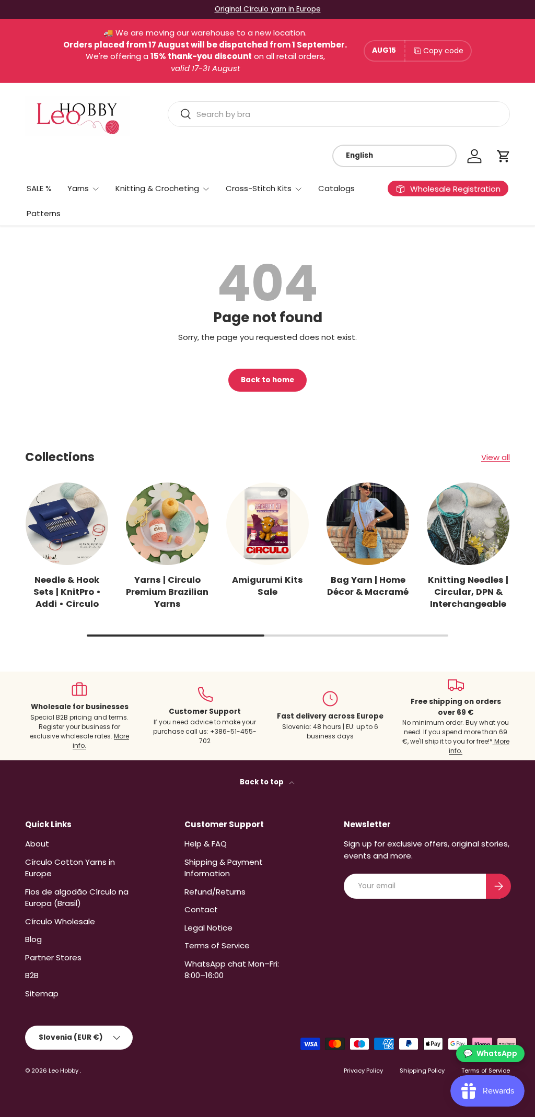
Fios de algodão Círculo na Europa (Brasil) (77, 897)
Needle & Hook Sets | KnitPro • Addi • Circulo (67, 592)
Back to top (262, 782)
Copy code (443, 50)
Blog (33, 939)
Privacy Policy (363, 1070)
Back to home (267, 380)
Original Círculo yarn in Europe (268, 9)
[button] (503, 156)
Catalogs (336, 188)
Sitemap (42, 993)
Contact (201, 909)
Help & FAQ (205, 843)
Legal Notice (208, 927)
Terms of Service (217, 945)
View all (495, 457)
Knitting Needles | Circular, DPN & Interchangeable (468, 592)
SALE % (39, 188)
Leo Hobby (64, 1070)
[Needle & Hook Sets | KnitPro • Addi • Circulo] (67, 524)
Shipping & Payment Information (223, 867)
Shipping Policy (422, 1070)
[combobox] (338, 114)
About (37, 843)
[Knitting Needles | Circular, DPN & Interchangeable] (468, 524)
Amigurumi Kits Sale (267, 586)
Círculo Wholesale (60, 921)
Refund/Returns (215, 891)
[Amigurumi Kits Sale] (267, 524)
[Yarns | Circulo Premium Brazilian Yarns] (167, 524)
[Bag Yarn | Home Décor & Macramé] (368, 524)
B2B (32, 975)
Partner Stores (53, 957)
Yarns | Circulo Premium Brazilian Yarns (167, 592)
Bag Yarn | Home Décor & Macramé (368, 586)
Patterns (44, 213)
